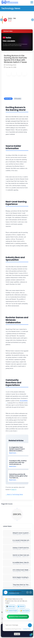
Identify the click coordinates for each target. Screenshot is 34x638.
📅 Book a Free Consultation (18, 616)
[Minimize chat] (27, 592)
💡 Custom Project (11, 610)
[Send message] (30, 625)
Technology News (10, 65)
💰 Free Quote (24, 610)
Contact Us (13, 489)
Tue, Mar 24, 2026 (10, 67)
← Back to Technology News (14, 494)
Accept (17, 634)
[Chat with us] (31, 635)
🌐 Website (21, 606)
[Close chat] (30, 592)
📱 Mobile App (10, 606)
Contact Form (26, 629)
